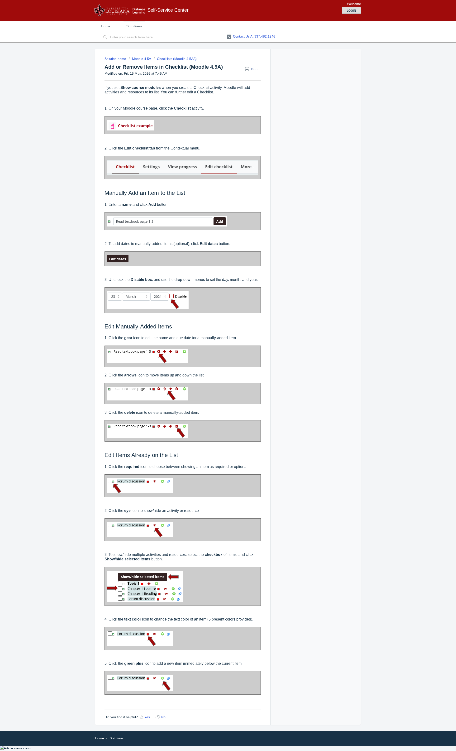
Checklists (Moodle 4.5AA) (177, 59)
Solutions (134, 26)
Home (105, 26)
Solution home (115, 59)
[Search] (105, 37)
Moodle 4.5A (141, 59)
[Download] (219, 323)
